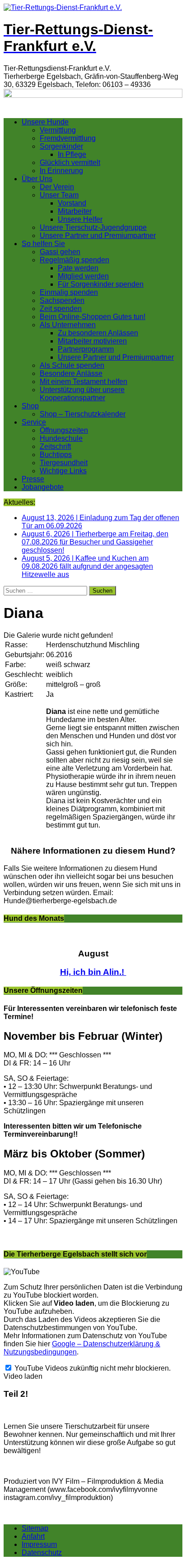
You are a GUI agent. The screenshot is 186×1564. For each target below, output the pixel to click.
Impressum (39, 1544)
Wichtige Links (63, 471)
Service (34, 422)
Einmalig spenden (69, 292)
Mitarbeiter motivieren (92, 341)
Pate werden (78, 268)
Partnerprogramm (86, 349)
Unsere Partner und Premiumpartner (98, 235)
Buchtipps (56, 454)
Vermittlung (58, 130)
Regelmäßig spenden (74, 260)
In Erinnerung (61, 170)
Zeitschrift (55, 446)
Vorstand (72, 203)
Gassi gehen (60, 252)
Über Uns (37, 179)
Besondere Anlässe (71, 373)
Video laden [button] (23, 1376)
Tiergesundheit (64, 462)
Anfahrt (33, 1536)
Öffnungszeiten (64, 430)
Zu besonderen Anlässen (98, 333)
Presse (33, 479)
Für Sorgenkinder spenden (101, 284)
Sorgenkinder (61, 146)
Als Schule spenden (72, 365)
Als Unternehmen (68, 325)
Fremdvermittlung (68, 138)
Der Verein (57, 187)
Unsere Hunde (45, 122)
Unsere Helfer (80, 219)
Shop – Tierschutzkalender (83, 414)
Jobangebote (43, 487)
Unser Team (59, 195)
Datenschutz (42, 1552)
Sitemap (35, 1528)
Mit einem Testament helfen (83, 381)
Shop (30, 406)
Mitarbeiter (75, 211)
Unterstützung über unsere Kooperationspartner (82, 394)
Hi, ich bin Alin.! (93, 972)
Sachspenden (62, 300)
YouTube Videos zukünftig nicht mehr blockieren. (92, 1368)
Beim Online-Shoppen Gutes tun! (92, 316)
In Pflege (72, 154)
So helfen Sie (43, 243)
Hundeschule (61, 438)
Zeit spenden (61, 308)
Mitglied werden (83, 276)
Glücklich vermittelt (70, 162)
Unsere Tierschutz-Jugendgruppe (93, 227)
